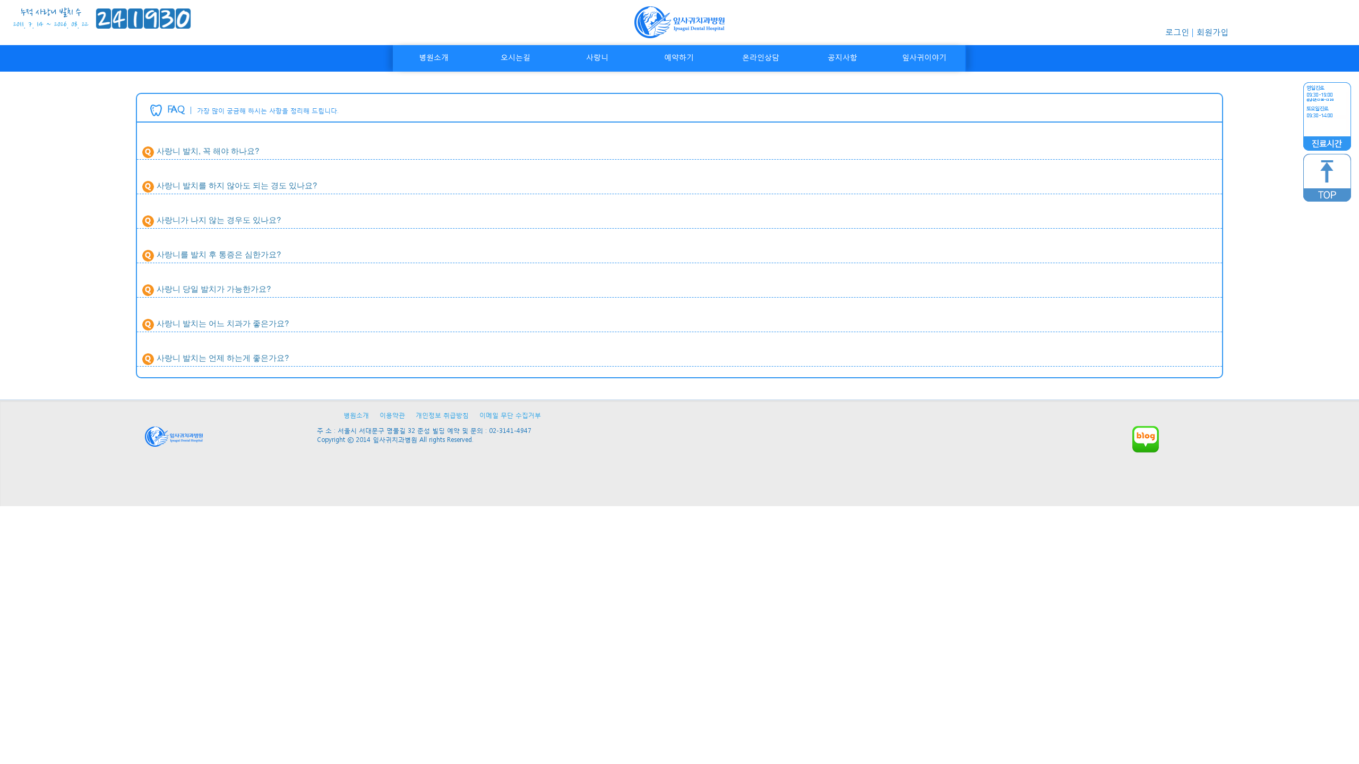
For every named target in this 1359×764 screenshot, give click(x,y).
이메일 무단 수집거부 (510, 415)
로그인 (1177, 32)
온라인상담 (760, 57)
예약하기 (679, 57)
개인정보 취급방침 (442, 415)
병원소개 (434, 57)
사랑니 (597, 57)
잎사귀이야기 (924, 57)
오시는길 (515, 57)
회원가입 (1212, 32)
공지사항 (842, 57)
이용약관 (392, 415)
